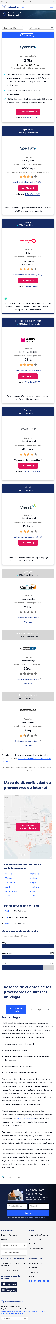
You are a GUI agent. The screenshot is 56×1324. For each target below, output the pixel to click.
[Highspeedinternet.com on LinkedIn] (48, 1281)
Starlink (28, 410)
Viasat (28, 487)
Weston (8, 874)
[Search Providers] (24, 1245)
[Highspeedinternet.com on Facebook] (30, 1281)
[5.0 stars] (35, 176)
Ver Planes (25, 188)
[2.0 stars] (24, 176)
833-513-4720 (32, 194)
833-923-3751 (32, 286)
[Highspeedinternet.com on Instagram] (39, 1281)
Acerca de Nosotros (35, 1263)
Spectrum (28, 129)
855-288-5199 (32, 471)
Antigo (33, 882)
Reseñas (4, 1239)
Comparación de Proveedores (39, 1235)
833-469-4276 (32, 382)
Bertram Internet (28, 695)
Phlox (32, 891)
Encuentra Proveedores (9, 1235)
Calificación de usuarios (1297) (27, 274)
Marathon (34, 887)
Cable (7, 911)
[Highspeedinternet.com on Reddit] (44, 1281)
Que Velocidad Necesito (9, 1270)
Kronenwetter (11, 882)
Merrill (32, 895)
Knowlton (34, 874)
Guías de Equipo (35, 1239)
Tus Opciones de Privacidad (13, 1313)
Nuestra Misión (34, 1268)
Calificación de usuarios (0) (27, 617)
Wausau (8, 878)
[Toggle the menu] (51, 7)
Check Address (25, 112)
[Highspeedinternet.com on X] (35, 1281)
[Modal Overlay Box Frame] (28, 1202)
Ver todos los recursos (36, 1248)
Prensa (31, 1276)
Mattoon (34, 878)
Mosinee (9, 895)
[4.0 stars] (32, 176)
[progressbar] (28, 946)
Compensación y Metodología (11, 1311)
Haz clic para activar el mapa (28, 826)
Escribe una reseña (16, 1009)
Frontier (28, 221)
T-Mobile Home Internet (28, 320)
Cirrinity (28, 571)
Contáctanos (33, 1272)
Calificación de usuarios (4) (27, 741)
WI (10, 1177)
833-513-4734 (32, 117)
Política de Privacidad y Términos (34, 1311)
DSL (6, 917)
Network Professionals (28, 633)
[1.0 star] (21, 176)
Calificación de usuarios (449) (28, 537)
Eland (7, 887)
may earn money (9, 2)
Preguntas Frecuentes (36, 1244)
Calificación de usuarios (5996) (27, 182)
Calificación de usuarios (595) (27, 370)
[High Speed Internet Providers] (13, 7)
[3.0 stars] (28, 176)
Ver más (28, 622)
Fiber (7, 923)
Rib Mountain (11, 891)
